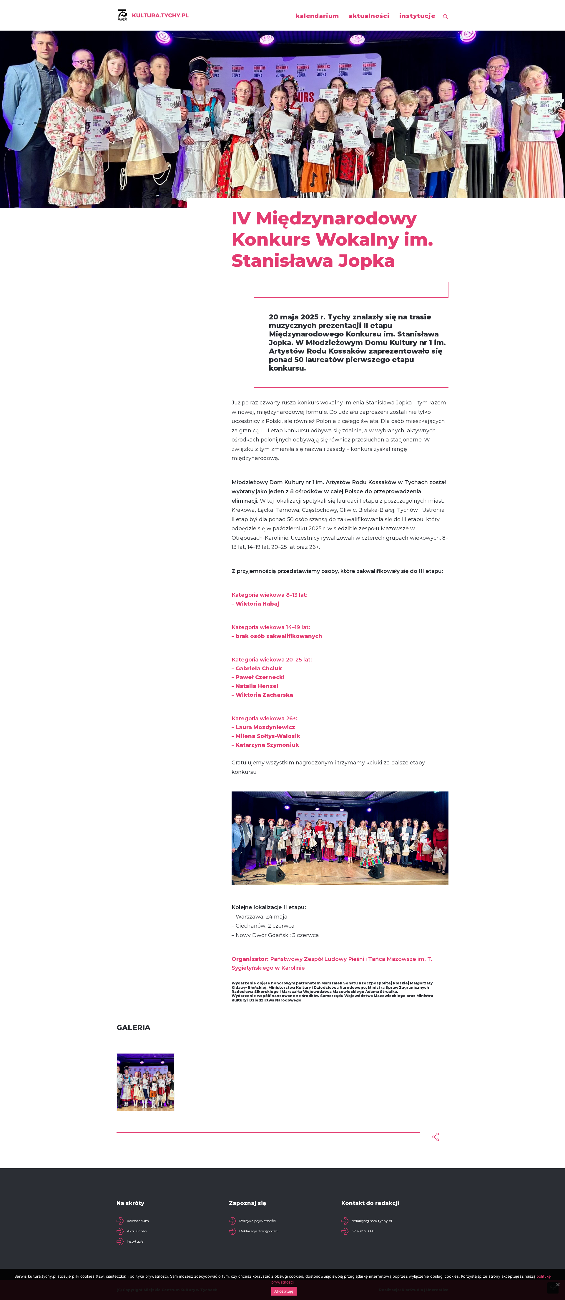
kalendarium (317, 15)
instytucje (417, 15)
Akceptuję (283, 1291)
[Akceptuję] (558, 1284)
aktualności (369, 15)
